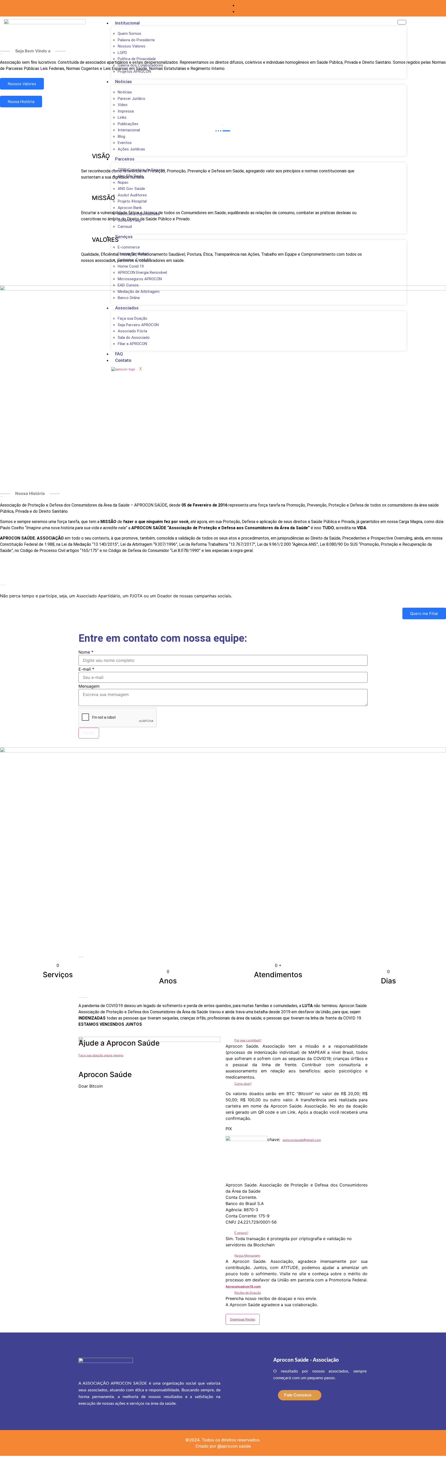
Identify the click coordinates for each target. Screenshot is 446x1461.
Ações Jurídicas (131, 149)
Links (122, 117)
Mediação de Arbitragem (139, 291)
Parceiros (124, 159)
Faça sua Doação (132, 318)
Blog (121, 136)
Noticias (123, 81)
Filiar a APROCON (132, 343)
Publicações (128, 124)
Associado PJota (132, 331)
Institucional (127, 23)
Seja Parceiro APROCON (138, 325)
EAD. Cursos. (128, 285)
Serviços (124, 236)
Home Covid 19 (131, 266)
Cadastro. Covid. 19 (134, 260)
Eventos (125, 142)
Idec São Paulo (130, 176)
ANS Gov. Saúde (131, 188)
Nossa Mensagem (247, 1255)
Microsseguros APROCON (140, 279)
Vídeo (123, 104)
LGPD (122, 52)
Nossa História (21, 101)
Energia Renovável (133, 253)
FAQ (119, 353)
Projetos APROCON (134, 71)
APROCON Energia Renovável (142, 272)
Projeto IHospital (132, 201)
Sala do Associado (134, 337)
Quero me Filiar (424, 613)
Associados (127, 307)
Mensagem (89, 686)
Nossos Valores (131, 46)
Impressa (126, 111)
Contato (123, 360)
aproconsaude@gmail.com (302, 1140)
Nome (85, 652)
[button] (297, 1040)
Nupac (123, 182)
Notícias (125, 92)
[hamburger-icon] (401, 22)
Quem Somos (129, 33)
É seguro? (241, 1233)
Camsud (125, 226)
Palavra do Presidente (136, 40)
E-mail (86, 669)
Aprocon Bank (130, 207)
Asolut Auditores (132, 195)
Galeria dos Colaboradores (140, 65)
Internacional (129, 130)
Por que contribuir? (247, 1040)
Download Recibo (242, 1319)
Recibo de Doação (247, 1293)
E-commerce (129, 247)
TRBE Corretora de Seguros (141, 169)
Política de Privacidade (137, 59)
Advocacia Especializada (139, 214)
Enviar (89, 733)
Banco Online (129, 297)
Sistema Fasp (129, 220)
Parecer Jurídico (131, 98)
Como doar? (243, 1084)
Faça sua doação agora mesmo (100, 1055)
